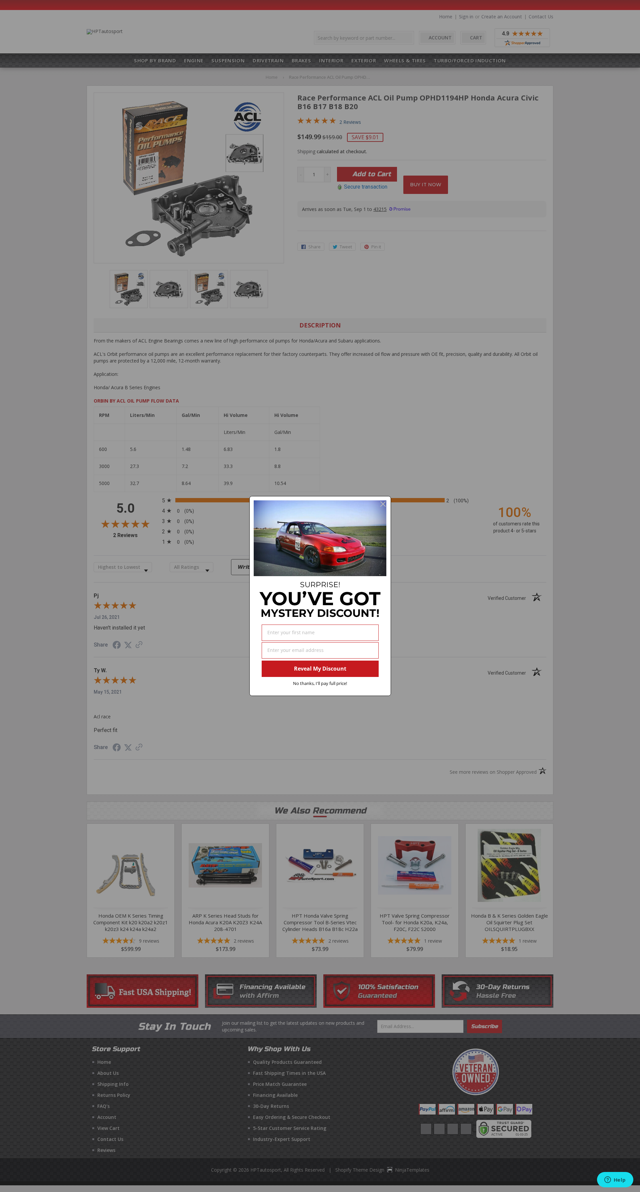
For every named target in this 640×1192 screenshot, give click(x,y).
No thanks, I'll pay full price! (320, 683)
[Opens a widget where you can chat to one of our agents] (615, 1180)
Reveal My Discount (320, 668)
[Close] (383, 504)
